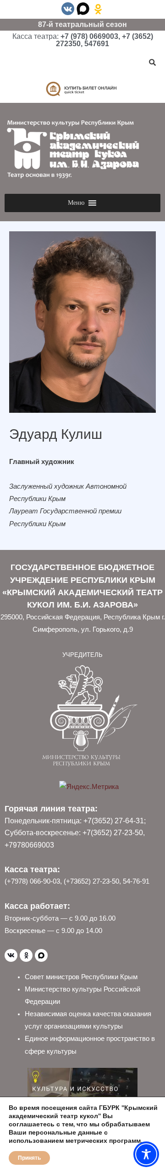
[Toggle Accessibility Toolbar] (146, 1154)
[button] (76, 203)
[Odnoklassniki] (26, 955)
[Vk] (11, 955)
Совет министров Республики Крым (81, 977)
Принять (29, 1158)
